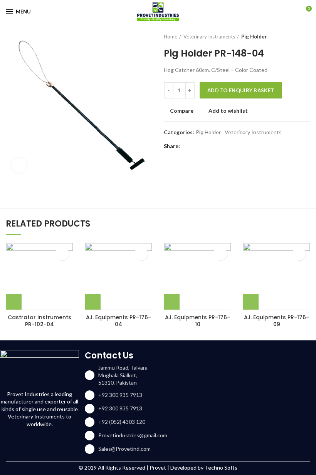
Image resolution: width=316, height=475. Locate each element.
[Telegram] (226, 147)
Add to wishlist (228, 110)
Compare (181, 110)
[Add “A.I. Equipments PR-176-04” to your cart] (93, 302)
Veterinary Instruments (209, 36)
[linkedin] (217, 147)
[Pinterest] (207, 147)
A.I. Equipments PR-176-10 (197, 321)
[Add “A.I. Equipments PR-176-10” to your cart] (172, 302)
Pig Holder (254, 36)
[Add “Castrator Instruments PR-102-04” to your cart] (14, 302)
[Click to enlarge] (19, 165)
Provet (158, 467)
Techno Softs (221, 467)
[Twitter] (197, 147)
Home (170, 36)
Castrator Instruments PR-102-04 (39, 321)
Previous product (291, 36)
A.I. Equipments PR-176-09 (276, 321)
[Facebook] (188, 147)
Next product (306, 36)
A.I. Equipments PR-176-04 (118, 321)
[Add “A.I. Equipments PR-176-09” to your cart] (251, 302)
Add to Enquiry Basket (240, 90)
